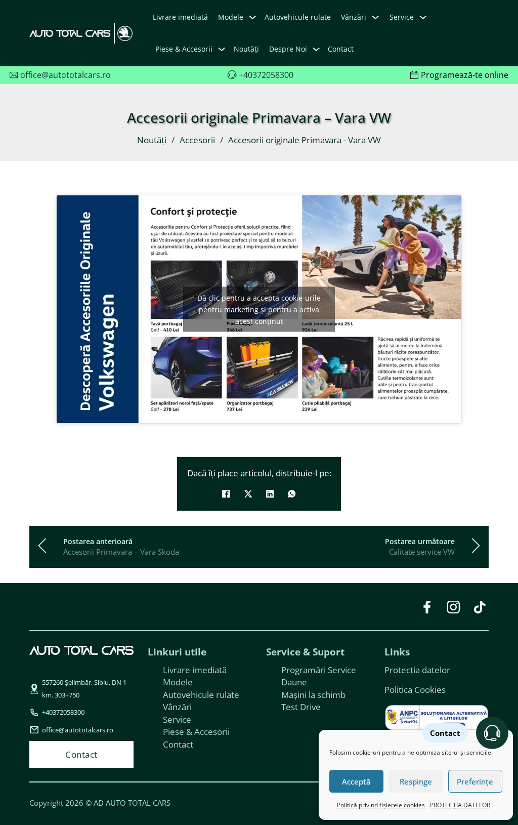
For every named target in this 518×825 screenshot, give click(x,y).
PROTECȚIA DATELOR (460, 805)
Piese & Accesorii (196, 731)
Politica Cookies (415, 689)
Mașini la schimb (313, 694)
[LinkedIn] (270, 493)
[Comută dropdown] (252, 17)
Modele (230, 17)
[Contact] (492, 733)
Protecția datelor (417, 670)
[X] (247, 493)
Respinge (416, 781)
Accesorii (197, 140)
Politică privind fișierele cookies (381, 805)
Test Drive (301, 706)
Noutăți (246, 49)
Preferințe (475, 781)
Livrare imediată (180, 17)
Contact (341, 49)
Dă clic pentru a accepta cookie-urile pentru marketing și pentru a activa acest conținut (259, 309)
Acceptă (356, 781)
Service (177, 719)
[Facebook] (226, 493)
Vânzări (177, 706)
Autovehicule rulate (298, 17)
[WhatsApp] (291, 493)
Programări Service (318, 670)
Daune (294, 682)
